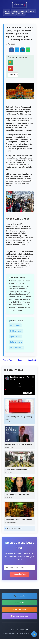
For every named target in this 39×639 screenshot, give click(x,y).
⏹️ (10, 69)
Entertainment (9, 13)
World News (15, 325)
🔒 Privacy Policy (19, 609)
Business (21, 13)
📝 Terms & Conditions (19, 616)
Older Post (31, 360)
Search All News (16, 347)
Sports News (15, 336)
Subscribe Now (20, 574)
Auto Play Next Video (14, 528)
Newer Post (7, 360)
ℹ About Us (19, 603)
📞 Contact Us (19, 596)
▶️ (10, 62)
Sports (32, 11)
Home (19, 360)
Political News (15, 331)
